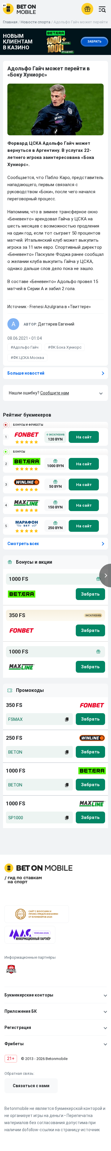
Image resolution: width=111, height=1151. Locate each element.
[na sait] (84, 437)
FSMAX (15, 719)
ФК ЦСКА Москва (28, 357)
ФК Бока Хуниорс (65, 347)
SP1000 (15, 817)
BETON (15, 752)
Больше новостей (25, 373)
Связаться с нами (31, 1085)
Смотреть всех (23, 543)
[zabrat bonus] (90, 594)
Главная (10, 22)
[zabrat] (90, 719)
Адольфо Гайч (25, 347)
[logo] (19, 9)
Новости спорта (35, 22)
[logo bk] (21, 594)
